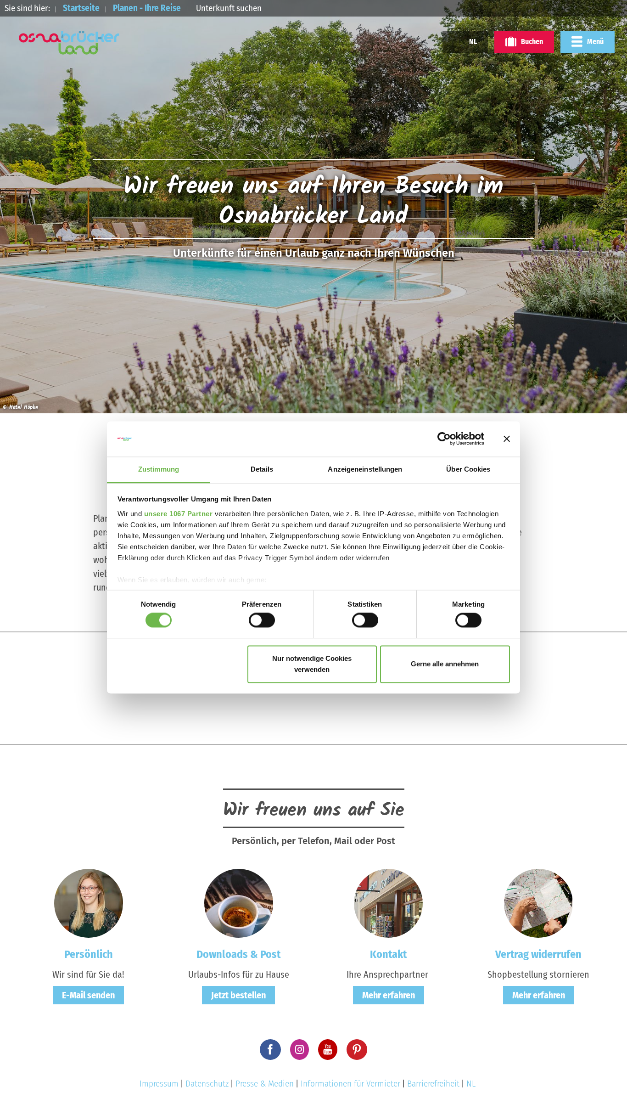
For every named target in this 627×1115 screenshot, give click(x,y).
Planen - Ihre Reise (147, 8)
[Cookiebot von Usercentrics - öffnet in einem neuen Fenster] (444, 439)
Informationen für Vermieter (350, 1083)
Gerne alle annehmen (445, 664)
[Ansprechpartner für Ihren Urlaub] (388, 902)
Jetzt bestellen (238, 995)
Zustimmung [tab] (158, 469)
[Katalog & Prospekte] (238, 902)
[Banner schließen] (507, 439)
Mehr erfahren (388, 995)
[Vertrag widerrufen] (538, 902)
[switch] (262, 620)
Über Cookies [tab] (468, 469)
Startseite (81, 8)
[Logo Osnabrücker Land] (69, 43)
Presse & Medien (264, 1083)
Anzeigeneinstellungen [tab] (365, 469)
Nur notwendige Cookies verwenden (312, 663)
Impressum (159, 1083)
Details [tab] (262, 469)
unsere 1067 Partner (178, 514)
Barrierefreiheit (433, 1083)
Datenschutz (207, 1083)
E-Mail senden (88, 995)
